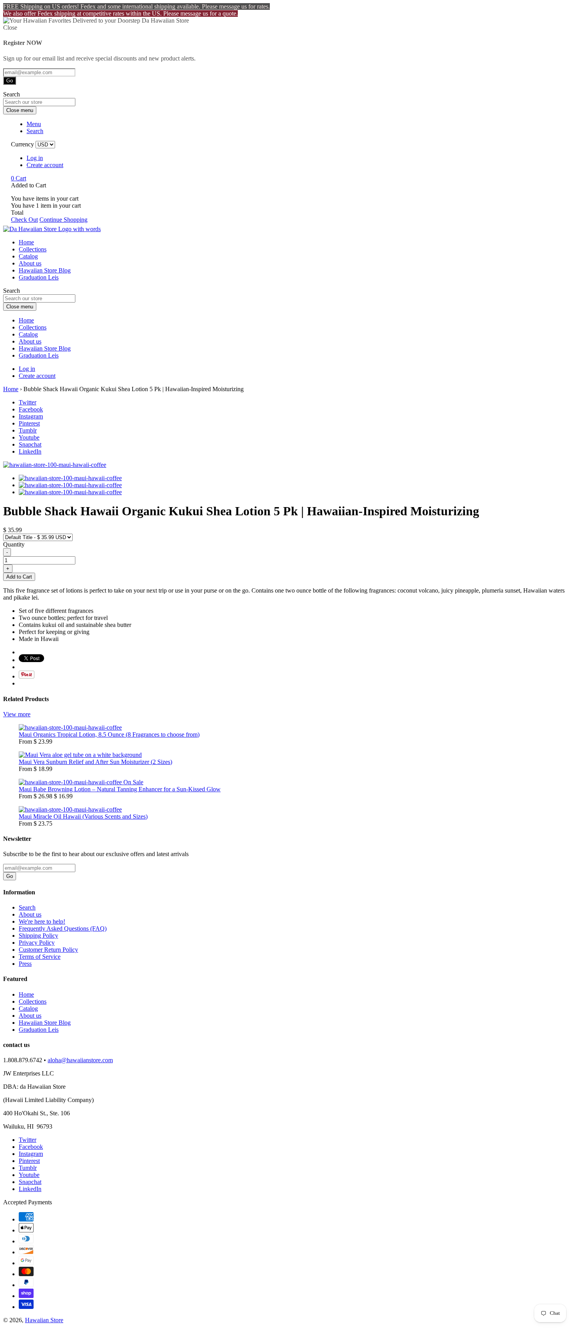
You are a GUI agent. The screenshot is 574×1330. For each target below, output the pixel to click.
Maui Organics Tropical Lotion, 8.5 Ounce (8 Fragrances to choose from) (109, 734)
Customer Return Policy (48, 949)
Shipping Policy (38, 935)
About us (30, 263)
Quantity (14, 544)
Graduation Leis (39, 277)
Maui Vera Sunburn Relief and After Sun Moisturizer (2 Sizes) (95, 761)
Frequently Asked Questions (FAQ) (63, 928)
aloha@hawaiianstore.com (80, 1060)
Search (27, 907)
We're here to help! (42, 921)
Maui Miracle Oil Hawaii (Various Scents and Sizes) (83, 816)
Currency (22, 144)
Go (9, 81)
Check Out (24, 219)
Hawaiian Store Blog (45, 270)
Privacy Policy (37, 942)
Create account (45, 165)
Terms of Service (40, 956)
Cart (18, 178)
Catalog (28, 256)
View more (16, 714)
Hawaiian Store (44, 1320)
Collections (32, 249)
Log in (35, 158)
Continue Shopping (63, 219)
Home (26, 242)
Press (25, 963)
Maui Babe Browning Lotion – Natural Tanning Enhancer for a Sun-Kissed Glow (120, 789)
